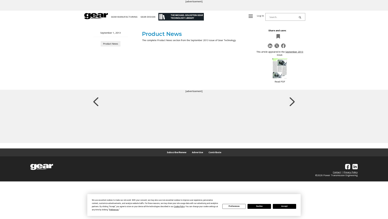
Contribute (215, 152)
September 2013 (294, 51)
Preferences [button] (114, 210)
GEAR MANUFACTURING (124, 16)
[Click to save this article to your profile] (277, 36)
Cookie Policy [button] (179, 206)
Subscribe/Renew (176, 152)
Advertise (197, 152)
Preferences (234, 206)
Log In (260, 15)
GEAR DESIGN (147, 16)
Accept (284, 206)
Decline (259, 206)
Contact (337, 172)
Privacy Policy (350, 172)
